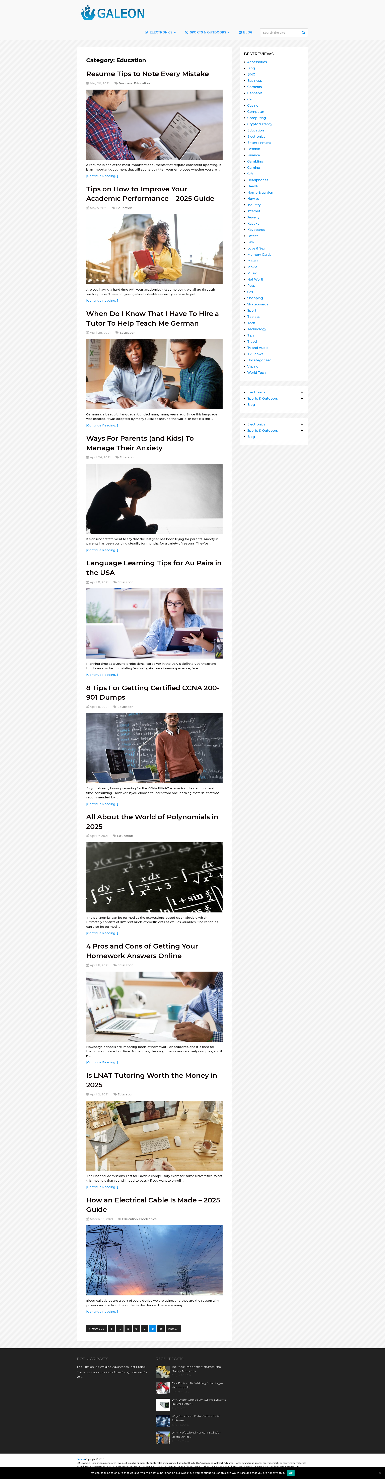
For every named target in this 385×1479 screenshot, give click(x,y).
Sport (251, 310)
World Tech (256, 373)
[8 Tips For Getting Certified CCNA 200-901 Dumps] (154, 748)
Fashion (253, 149)
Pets (251, 286)
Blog (247, 32)
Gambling (255, 161)
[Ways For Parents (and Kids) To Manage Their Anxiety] (154, 499)
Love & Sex (256, 248)
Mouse (252, 261)
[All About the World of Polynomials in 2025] (154, 877)
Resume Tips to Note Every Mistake (147, 74)
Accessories (257, 62)
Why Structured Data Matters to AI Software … (196, 1418)
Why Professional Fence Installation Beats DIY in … (196, 1435)
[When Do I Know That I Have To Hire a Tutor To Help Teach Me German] (154, 374)
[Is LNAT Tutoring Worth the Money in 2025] (154, 1136)
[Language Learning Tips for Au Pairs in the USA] (154, 623)
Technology (256, 329)
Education (142, 83)
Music (252, 273)
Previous (97, 1328)
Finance (253, 155)
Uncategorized (259, 360)
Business (126, 83)
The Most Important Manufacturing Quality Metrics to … (112, 1374)
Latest (252, 236)
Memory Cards (259, 255)
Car (250, 99)
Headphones (257, 180)
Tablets (253, 317)
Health (252, 186)
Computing (256, 118)
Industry (254, 205)
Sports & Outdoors (207, 32)
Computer (255, 112)
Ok (291, 1472)
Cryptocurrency (259, 124)
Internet (253, 211)
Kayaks (253, 223)
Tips (250, 335)
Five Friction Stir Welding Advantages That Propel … (112, 1367)
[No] (380, 1473)
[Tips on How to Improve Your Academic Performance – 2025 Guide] (154, 249)
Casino (252, 105)
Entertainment (259, 143)
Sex (250, 292)
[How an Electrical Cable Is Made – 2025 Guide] (154, 1260)
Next (172, 1328)
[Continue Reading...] (102, 176)
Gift (250, 174)
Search (304, 32)
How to (253, 199)
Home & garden (260, 192)
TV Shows (255, 354)
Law (250, 242)
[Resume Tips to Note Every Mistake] (154, 125)
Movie (252, 267)
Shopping (255, 298)
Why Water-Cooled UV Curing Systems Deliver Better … (199, 1402)
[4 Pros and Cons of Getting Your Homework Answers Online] (154, 1007)
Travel (252, 341)
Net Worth (255, 279)
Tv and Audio (257, 348)
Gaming (253, 168)
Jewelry (253, 217)
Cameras (254, 87)
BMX (251, 74)
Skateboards (257, 304)
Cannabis (254, 93)
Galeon (81, 1459)
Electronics (148, 1219)
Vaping (252, 366)
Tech (251, 323)
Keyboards (256, 230)
